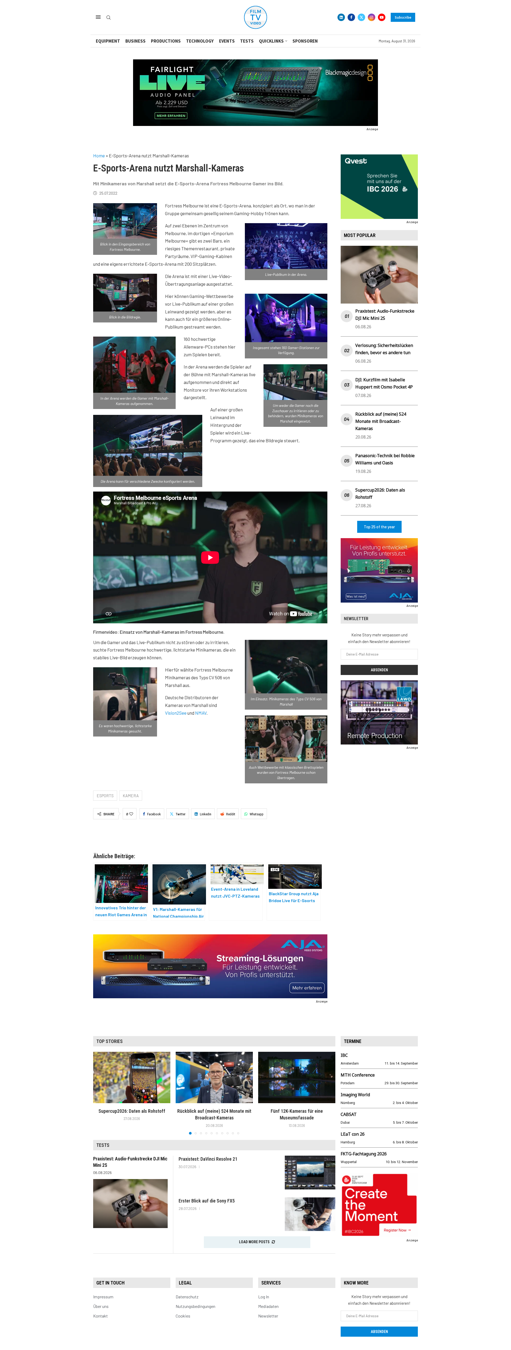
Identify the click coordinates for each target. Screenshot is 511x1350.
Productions (166, 41)
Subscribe (403, 17)
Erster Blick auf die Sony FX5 (207, 1201)
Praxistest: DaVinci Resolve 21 (208, 1159)
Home (99, 155)
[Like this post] (131, 814)
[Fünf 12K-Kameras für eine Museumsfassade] (296, 1077)
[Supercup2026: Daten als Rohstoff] (131, 1077)
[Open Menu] (98, 17)
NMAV (201, 712)
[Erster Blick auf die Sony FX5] (310, 1214)
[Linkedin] (341, 17)
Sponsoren (305, 41)
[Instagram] (371, 17)
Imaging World (355, 1095)
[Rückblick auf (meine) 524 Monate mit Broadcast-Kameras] (214, 1077)
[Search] (108, 17)
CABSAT (349, 1114)
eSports (105, 795)
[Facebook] (351, 17)
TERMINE (352, 1041)
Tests (247, 41)
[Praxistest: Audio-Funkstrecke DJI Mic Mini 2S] (130, 1203)
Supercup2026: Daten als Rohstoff (131, 1111)
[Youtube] (381, 17)
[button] (100, 1092)
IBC (344, 1055)
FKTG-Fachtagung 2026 (364, 1154)
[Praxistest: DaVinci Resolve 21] (310, 1172)
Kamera (131, 795)
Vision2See (176, 712)
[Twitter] (361, 17)
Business (135, 41)
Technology (200, 41)
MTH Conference (358, 1075)
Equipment (108, 41)
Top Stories (109, 1041)
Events (227, 41)
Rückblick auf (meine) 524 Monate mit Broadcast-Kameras (380, 421)
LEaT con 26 (353, 1134)
